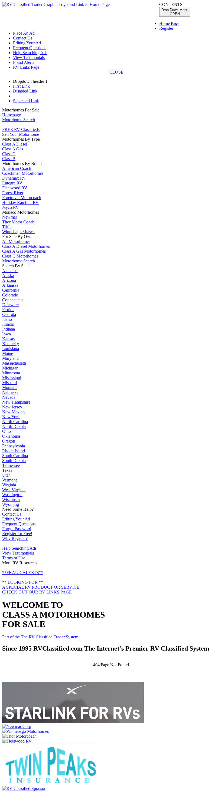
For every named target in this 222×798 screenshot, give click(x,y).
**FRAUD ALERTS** (22, 572)
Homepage (11, 115)
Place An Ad (24, 33)
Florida (8, 309)
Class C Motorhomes (20, 256)
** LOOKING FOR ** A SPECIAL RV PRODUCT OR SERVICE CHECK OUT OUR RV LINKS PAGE (40, 587)
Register (166, 28)
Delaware (10, 304)
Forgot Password (16, 528)
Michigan (10, 368)
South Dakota (14, 460)
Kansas (8, 339)
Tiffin (7, 227)
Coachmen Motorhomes (22, 173)
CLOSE (116, 72)
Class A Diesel (14, 144)
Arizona (9, 280)
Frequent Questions (29, 47)
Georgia (9, 314)
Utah (6, 475)
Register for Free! (17, 533)
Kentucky (10, 343)
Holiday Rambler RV (20, 202)
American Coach (16, 168)
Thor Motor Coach (18, 222)
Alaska (8, 275)
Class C (8, 153)
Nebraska (10, 392)
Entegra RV (12, 183)
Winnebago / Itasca (18, 231)
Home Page (169, 23)
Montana (9, 387)
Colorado (10, 295)
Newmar (9, 217)
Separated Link (26, 100)
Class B (8, 158)
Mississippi (11, 377)
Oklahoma (11, 436)
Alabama (10, 270)
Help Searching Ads (30, 52)
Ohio (6, 431)
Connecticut (12, 300)
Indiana (8, 329)
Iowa (6, 334)
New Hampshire (16, 402)
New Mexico (13, 412)
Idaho (7, 319)
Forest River (12, 192)
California (10, 290)
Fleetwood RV (14, 188)
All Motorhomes (16, 241)
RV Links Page (26, 67)
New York (11, 416)
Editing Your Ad (27, 43)
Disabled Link (25, 91)
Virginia (9, 485)
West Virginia (13, 489)
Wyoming (10, 504)
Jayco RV (10, 207)
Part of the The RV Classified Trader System (40, 637)
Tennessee (11, 465)
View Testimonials (29, 57)
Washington (12, 494)
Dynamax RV (14, 178)
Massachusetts (14, 363)
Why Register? (15, 538)
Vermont (9, 480)
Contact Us (22, 38)
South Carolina (15, 455)
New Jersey (12, 407)
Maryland (10, 358)
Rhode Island (13, 451)
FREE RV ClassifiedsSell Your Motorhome (21, 132)
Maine (7, 353)
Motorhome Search (18, 119)
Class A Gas (12, 149)
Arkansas (10, 285)
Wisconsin (11, 499)
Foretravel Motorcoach (21, 197)
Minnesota (11, 373)
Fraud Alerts (23, 62)
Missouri (9, 382)
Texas (7, 470)
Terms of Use (13, 558)
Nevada (8, 397)
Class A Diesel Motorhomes (26, 246)
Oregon (8, 441)
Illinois (8, 324)
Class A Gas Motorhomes (24, 251)
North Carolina (15, 421)
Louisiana (10, 348)
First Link (21, 86)
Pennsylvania (13, 446)
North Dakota (14, 426)
